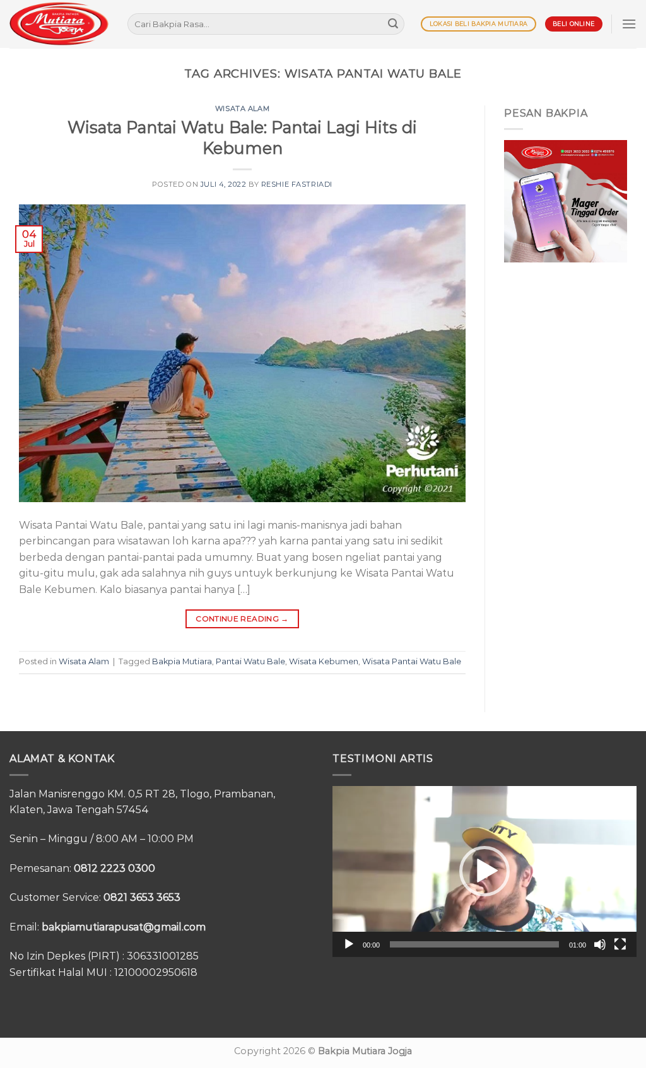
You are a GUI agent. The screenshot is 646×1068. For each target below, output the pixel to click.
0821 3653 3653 (141, 897)
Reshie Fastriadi (296, 184)
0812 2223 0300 (114, 868)
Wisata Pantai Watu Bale (411, 661)
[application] (484, 871)
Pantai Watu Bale (250, 661)
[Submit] (393, 24)
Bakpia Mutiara (182, 661)
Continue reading (242, 618)
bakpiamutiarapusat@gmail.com (124, 927)
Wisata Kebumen (323, 661)
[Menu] (629, 23)
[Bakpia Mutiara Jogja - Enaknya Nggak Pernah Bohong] (59, 23)
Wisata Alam (242, 108)
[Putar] (349, 944)
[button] (484, 871)
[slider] (474, 944)
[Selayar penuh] (620, 944)
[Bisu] (600, 944)
